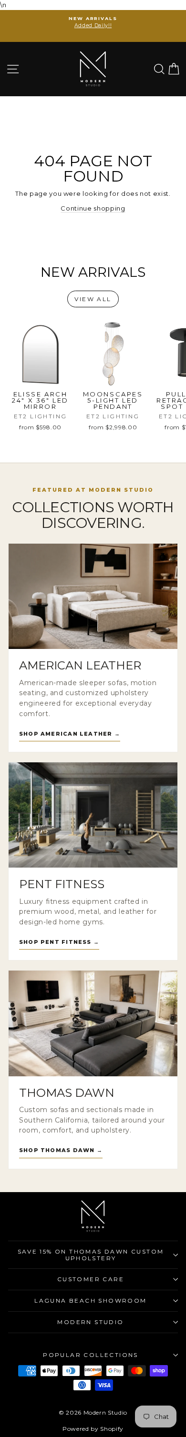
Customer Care (90, 1279)
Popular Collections (90, 1354)
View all (92, 299)
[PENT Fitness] (93, 815)
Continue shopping (93, 208)
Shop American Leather (69, 733)
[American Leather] (93, 596)
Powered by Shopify (93, 1428)
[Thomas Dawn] (93, 1023)
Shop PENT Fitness (59, 942)
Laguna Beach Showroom (90, 1300)
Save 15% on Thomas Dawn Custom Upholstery (91, 1255)
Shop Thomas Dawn (61, 1150)
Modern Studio (90, 1322)
